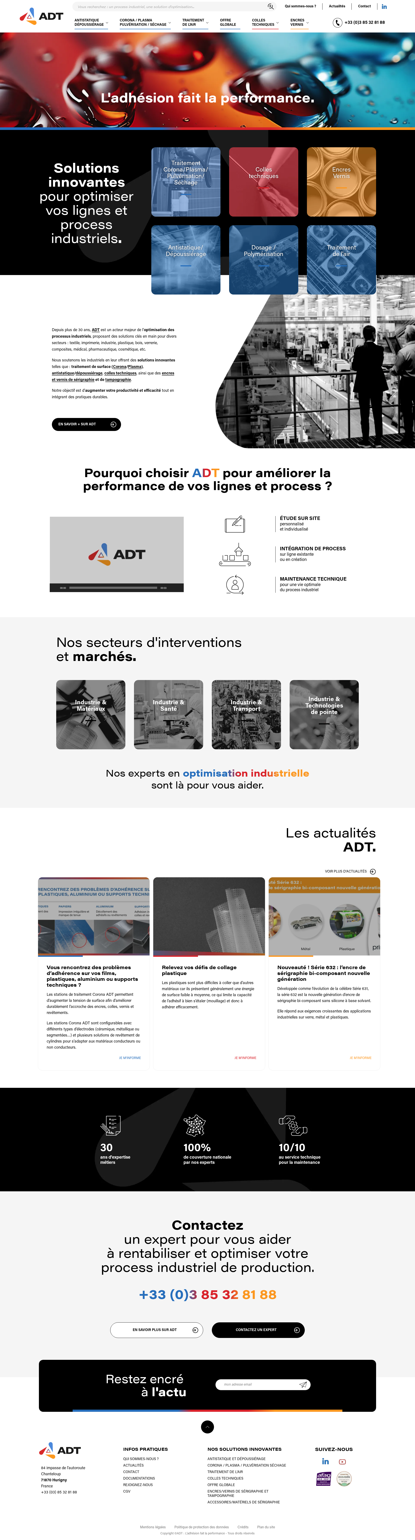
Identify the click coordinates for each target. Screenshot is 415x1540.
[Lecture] (55, 588)
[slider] (113, 588)
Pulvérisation (184, 176)
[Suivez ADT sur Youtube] (342, 1461)
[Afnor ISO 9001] (324, 1479)
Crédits (243, 1527)
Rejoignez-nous (138, 1485)
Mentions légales (153, 1527)
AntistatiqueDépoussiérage (89, 25)
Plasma (196, 170)
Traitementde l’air (193, 25)
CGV (126, 1491)
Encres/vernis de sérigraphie (235, 1491)
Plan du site (266, 1527)
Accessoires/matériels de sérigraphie (244, 1502)
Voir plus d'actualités (346, 871)
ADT (96, 330)
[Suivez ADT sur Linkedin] (384, 6)
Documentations (139, 1478)
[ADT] (41, 16)
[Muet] (171, 588)
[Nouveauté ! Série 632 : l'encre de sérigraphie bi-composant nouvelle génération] (324, 916)
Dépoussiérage (186, 254)
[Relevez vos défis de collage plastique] (209, 916)
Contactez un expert (256, 1330)
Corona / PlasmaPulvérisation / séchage (143, 25)
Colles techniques (263, 25)
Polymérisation (263, 254)
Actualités (337, 6)
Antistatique (184, 248)
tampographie (118, 380)
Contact (364, 6)
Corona (119, 367)
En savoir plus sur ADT (155, 1330)
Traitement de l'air (225, 1472)
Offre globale (228, 25)
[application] (117, 554)
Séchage (186, 183)
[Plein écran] (178, 588)
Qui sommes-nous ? (300, 6)
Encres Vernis (297, 25)
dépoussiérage (89, 374)
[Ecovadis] (344, 1479)
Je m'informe (130, 1058)
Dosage (262, 248)
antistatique (63, 374)
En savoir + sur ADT (77, 424)
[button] (116, 554)
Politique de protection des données (201, 1527)
